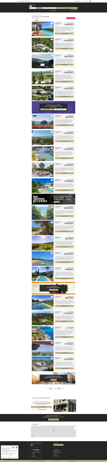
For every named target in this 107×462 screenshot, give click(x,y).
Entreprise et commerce (58, 451)
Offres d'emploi (56, 449)
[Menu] (90, 1)
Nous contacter (56, 456)
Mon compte (85, 1)
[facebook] (32, 445)
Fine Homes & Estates (57, 452)
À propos (55, 453)
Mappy (38, 436)
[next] (50, 388)
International (56, 455)
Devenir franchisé (56, 450)
